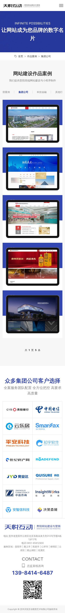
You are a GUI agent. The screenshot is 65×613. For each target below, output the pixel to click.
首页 (20, 56)
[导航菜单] (61, 5)
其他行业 (60, 91)
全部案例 (5, 91)
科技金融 (42, 91)
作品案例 (32, 56)
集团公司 (46, 56)
